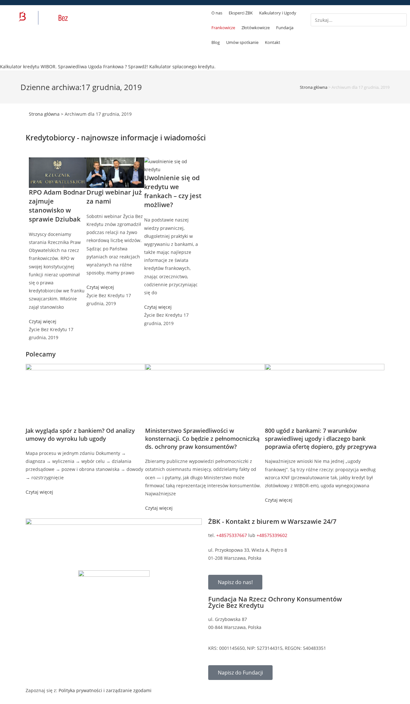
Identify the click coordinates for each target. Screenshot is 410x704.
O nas (216, 13)
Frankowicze (223, 27)
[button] (359, 9)
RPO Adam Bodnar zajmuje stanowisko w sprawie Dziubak (57, 205)
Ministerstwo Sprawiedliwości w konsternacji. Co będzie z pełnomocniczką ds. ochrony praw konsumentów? (202, 438)
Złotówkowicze (256, 27)
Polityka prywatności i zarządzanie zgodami (105, 690)
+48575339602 (272, 535)
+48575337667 (231, 535)
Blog (215, 42)
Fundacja (284, 27)
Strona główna (313, 87)
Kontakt (272, 42)
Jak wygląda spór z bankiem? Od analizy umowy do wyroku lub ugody (80, 434)
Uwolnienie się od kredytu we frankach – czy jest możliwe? (172, 191)
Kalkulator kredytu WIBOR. (28, 66)
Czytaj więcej (42, 321)
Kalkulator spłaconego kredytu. (182, 66)
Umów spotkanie (242, 42)
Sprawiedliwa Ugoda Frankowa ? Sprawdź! (103, 66)
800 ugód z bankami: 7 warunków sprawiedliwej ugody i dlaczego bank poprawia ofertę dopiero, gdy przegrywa (320, 438)
